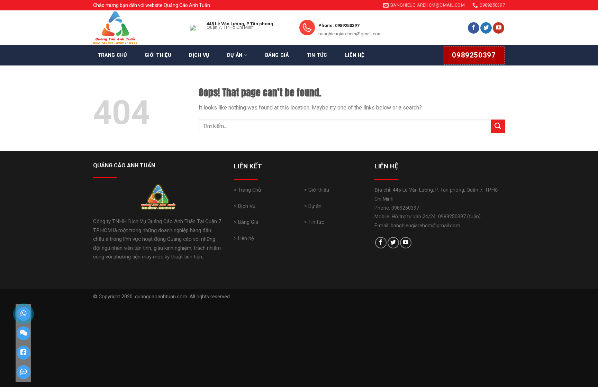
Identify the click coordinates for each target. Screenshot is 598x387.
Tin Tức (317, 55)
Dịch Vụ (199, 55)
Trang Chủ (112, 55)
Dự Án (234, 55)
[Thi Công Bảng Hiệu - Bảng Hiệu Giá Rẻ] (136, 27)
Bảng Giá (277, 55)
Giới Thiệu (158, 55)
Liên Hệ (354, 55)
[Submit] (498, 126)
